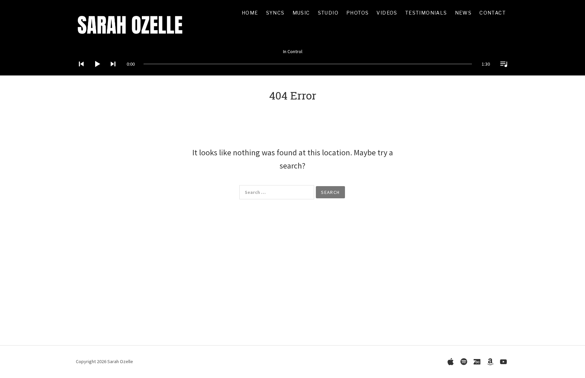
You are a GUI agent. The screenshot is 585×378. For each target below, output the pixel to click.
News (463, 13)
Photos (357, 13)
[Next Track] (111, 72)
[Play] (95, 72)
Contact (492, 13)
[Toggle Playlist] (501, 72)
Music (301, 13)
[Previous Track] (79, 72)
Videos (386, 13)
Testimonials (426, 13)
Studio (328, 13)
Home (250, 13)
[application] (292, 58)
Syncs (275, 13)
